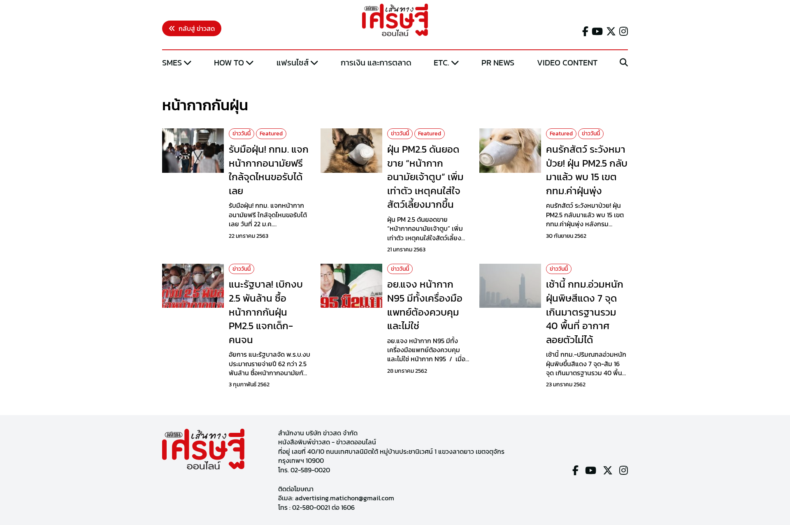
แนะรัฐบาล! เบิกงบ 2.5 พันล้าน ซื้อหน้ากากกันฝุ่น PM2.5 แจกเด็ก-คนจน (266, 311)
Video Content (567, 62)
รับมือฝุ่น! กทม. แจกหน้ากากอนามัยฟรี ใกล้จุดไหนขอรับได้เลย (269, 170)
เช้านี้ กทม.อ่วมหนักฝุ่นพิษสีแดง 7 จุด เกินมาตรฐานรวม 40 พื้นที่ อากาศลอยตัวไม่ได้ (584, 311)
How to (229, 62)
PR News (497, 62)
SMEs (172, 62)
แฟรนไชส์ (292, 62)
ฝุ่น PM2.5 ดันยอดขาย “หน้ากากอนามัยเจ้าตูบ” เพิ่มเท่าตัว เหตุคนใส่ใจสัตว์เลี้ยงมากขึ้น (425, 176)
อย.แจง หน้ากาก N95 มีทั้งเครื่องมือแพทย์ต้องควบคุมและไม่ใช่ (424, 305)
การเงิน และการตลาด (376, 62)
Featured (271, 133)
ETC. (441, 62)
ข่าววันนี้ (241, 133)
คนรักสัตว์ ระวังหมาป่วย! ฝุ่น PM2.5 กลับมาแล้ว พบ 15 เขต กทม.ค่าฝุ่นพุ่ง (586, 170)
